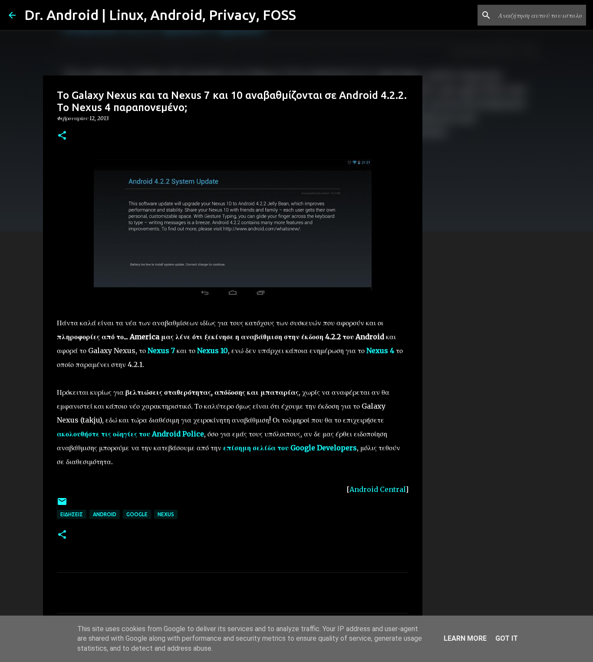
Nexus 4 (380, 350)
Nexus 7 (161, 350)
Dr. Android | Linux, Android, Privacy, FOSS (160, 15)
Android (104, 514)
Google (137, 514)
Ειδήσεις (71, 514)
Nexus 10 (212, 350)
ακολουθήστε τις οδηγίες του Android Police (130, 433)
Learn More (465, 638)
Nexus (166, 514)
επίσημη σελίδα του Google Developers (290, 447)
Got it (506, 638)
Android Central (377, 489)
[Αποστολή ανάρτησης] (62, 505)
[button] (62, 136)
